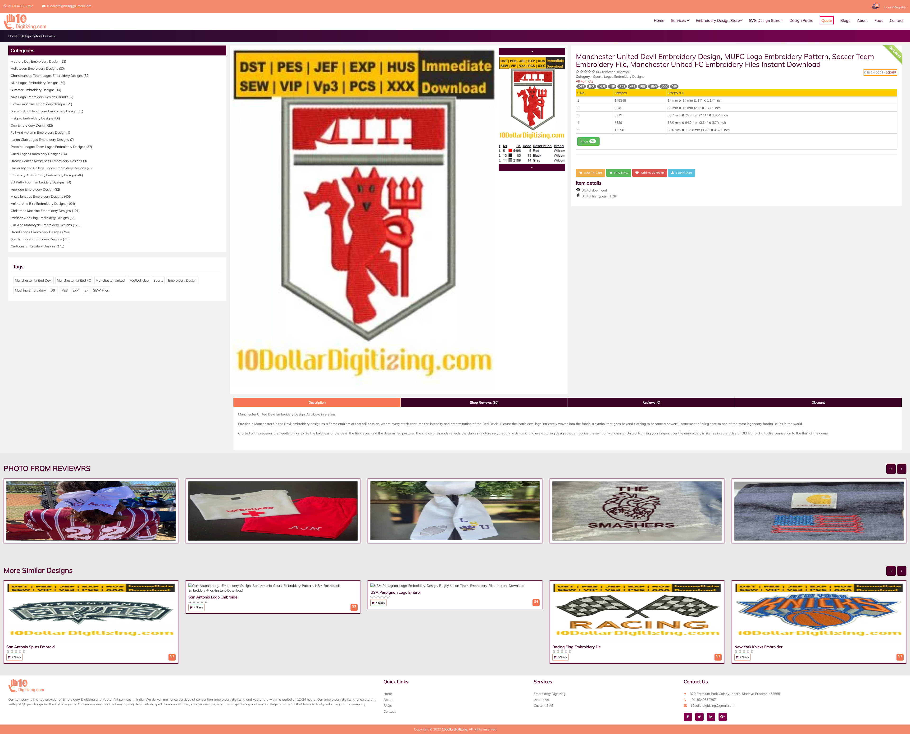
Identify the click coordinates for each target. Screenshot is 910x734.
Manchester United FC (74, 280)
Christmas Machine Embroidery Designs (45, 211)
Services (679, 20)
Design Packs (801, 20)
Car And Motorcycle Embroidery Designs (45, 225)
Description (317, 402)
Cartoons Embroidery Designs (37, 246)
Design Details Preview (37, 36)
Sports (158, 280)
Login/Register (895, 7)
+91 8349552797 (19, 6)
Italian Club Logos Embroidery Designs (42, 139)
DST (53, 290)
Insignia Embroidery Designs (35, 118)
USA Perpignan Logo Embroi (395, 592)
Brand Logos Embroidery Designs (40, 232)
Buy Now (620, 173)
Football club (139, 280)
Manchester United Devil (33, 280)
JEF (85, 290)
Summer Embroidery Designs (36, 90)
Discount (818, 402)
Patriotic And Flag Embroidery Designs (43, 218)
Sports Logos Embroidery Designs (40, 239)
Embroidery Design (182, 280)
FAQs (387, 705)
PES (65, 290)
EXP (76, 290)
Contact (897, 20)
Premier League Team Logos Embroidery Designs (51, 147)
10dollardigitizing (454, 729)
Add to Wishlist (651, 173)
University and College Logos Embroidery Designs (51, 168)
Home (659, 20)
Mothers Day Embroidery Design (38, 61)
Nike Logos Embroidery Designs (38, 83)
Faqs (878, 20)
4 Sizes (198, 607)
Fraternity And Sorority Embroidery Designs (47, 175)
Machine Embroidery (30, 290)
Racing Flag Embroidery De (576, 646)
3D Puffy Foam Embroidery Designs (41, 182)
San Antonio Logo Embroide (212, 597)
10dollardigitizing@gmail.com (68, 6)
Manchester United (110, 280)
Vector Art (541, 700)
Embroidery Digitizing (549, 694)
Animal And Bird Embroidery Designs (43, 203)
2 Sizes (16, 657)
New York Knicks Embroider (758, 646)
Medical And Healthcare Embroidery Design (47, 111)
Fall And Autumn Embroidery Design (40, 132)
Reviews (651, 402)
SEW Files (101, 290)
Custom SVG (543, 705)
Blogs (845, 20)
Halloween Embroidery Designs (38, 68)
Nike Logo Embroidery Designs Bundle (42, 97)
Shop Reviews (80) (484, 402)
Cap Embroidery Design (32, 125)
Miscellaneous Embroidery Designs (41, 196)
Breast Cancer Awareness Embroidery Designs (49, 161)
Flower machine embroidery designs (41, 104)
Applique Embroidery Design (35, 189)
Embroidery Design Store (718, 20)
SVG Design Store (764, 20)
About (862, 20)
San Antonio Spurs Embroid (30, 646)
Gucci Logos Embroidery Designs (39, 154)
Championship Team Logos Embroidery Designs (50, 75)
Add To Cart (592, 173)
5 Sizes (562, 657)
